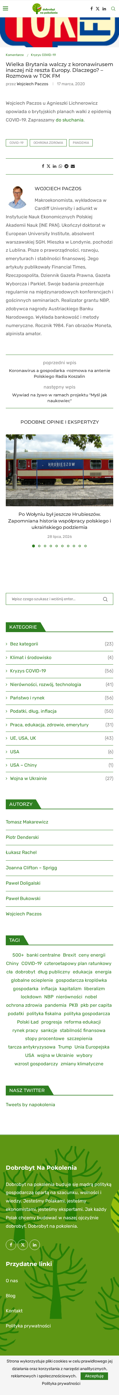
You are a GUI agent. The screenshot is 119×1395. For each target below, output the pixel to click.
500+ (18, 955)
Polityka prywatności (28, 1326)
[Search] (113, 8)
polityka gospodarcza (87, 1013)
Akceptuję (94, 1376)
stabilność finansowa (82, 1030)
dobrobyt (25, 972)
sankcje (49, 1030)
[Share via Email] (73, 166)
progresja (51, 1022)
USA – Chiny (61, 765)
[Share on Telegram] (66, 166)
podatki (16, 1013)
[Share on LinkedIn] (54, 166)
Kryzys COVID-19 (61, 671)
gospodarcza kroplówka (81, 980)
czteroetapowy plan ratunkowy (77, 963)
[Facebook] (91, 8)
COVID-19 (17, 143)
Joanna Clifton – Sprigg (31, 867)
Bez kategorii (61, 644)
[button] (11, 491)
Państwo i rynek (61, 698)
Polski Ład (28, 1022)
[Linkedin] (104, 8)
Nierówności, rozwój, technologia (61, 684)
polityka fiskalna (44, 1013)
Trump (65, 1047)
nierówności (69, 996)
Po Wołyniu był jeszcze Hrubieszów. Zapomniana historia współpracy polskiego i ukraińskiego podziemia (59, 520)
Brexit (69, 955)
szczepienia (79, 1038)
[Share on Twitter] (49, 166)
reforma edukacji (82, 1022)
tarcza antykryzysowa (31, 1047)
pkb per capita (96, 1005)
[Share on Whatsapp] (60, 166)
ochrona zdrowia (48, 143)
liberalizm (94, 988)
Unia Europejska (92, 1047)
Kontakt (14, 1311)
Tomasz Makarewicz (27, 822)
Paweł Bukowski (23, 898)
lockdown (31, 996)
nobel (91, 996)
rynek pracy (25, 1030)
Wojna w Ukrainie (61, 778)
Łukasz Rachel (21, 852)
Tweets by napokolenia (30, 1104)
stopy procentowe (44, 1038)
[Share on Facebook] (43, 166)
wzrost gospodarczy (36, 1063)
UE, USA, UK (61, 738)
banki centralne (43, 955)
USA (61, 751)
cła (9, 972)
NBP (48, 996)
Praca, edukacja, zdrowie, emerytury (61, 725)
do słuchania (69, 120)
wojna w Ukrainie (55, 1055)
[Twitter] (98, 8)
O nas (12, 1280)
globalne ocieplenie (32, 980)
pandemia (81, 143)
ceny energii (92, 955)
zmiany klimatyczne (82, 1063)
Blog (11, 1295)
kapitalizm (70, 988)
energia (103, 972)
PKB (73, 1005)
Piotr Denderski (22, 837)
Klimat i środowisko (61, 657)
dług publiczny (54, 972)
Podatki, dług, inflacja (61, 711)
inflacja (49, 988)
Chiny (12, 963)
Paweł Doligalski (23, 883)
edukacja (82, 972)
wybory (84, 1055)
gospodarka (25, 988)
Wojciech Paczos (32, 83)
